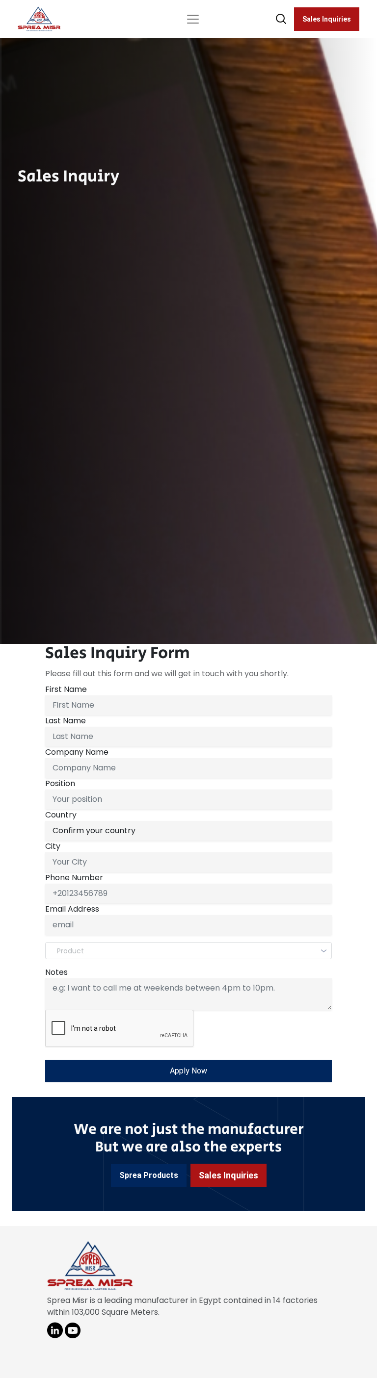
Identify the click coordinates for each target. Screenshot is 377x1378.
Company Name (76, 752)
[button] (149, 1175)
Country (61, 814)
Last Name (65, 720)
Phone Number (74, 877)
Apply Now (188, 1070)
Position (60, 783)
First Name (66, 689)
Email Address (72, 909)
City (52, 846)
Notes (56, 972)
